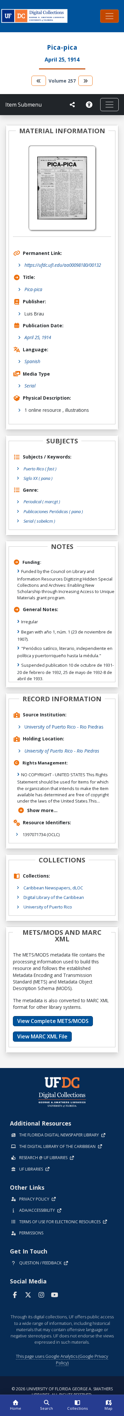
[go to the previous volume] (38, 81)
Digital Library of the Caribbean (53, 897)
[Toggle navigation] (109, 16)
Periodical (41, 502)
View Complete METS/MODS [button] (53, 1021)
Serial (29, 386)
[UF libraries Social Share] (72, 104)
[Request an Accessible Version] (90, 104)
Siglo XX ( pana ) (38, 478)
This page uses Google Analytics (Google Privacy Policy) (62, 1359)
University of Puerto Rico (47, 907)
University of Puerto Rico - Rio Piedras (63, 727)
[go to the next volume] (85, 81)
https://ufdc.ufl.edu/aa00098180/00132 (62, 265)
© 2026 (62, 1392)
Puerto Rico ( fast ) (40, 469)
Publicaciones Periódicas (53, 511)
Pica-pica (33, 289)
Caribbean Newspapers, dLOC (53, 888)
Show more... (42, 810)
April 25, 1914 (37, 337)
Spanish (32, 361)
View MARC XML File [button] (42, 1036)
